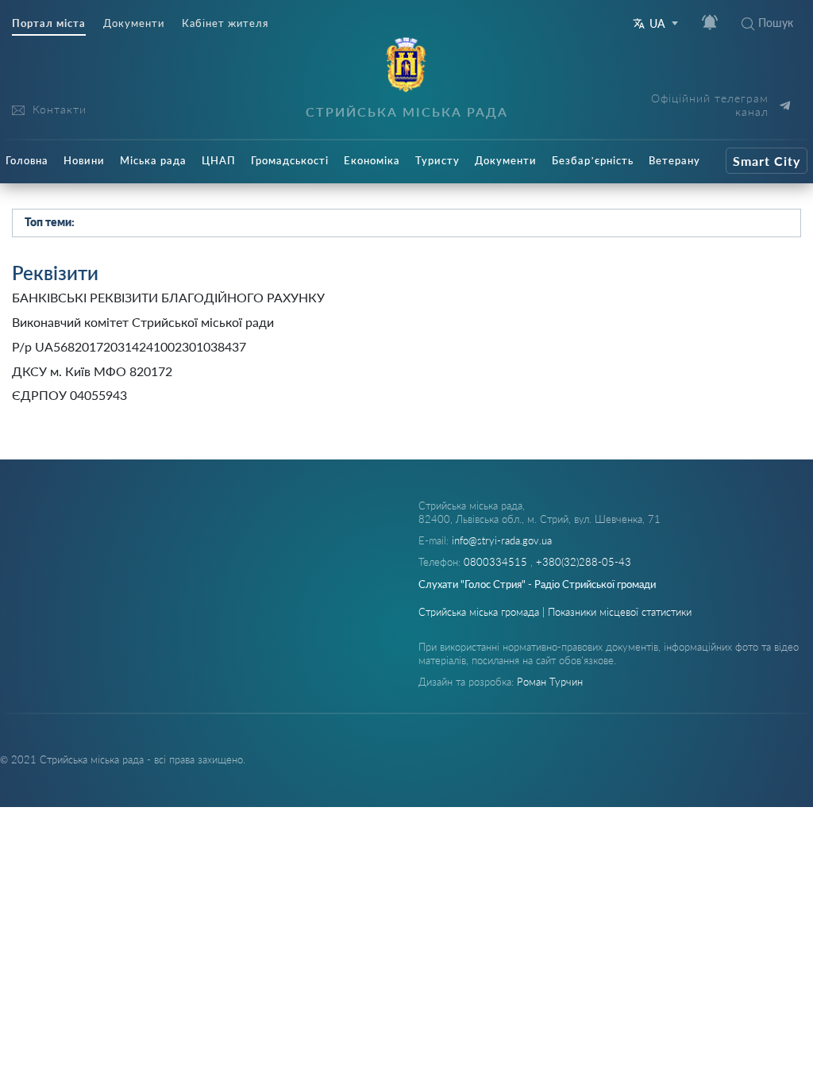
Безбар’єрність (593, 160)
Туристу (437, 160)
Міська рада (153, 160)
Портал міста (49, 23)
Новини (84, 160)
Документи (133, 23)
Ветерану (674, 160)
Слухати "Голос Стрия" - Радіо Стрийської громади (537, 584)
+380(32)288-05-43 (583, 561)
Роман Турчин (550, 681)
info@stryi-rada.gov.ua (502, 540)
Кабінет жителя (225, 23)
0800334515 (497, 561)
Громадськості (290, 160)
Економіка (372, 160)
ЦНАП (219, 160)
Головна (27, 160)
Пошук (775, 22)
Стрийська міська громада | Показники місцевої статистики (555, 611)
